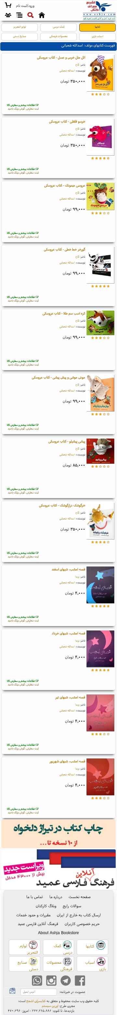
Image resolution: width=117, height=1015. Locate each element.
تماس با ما (34, 896)
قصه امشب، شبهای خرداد (68, 633)
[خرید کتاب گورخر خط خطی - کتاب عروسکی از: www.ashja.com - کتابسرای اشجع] (100, 265)
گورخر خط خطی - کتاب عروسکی (64, 249)
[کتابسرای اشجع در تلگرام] (65, 981)
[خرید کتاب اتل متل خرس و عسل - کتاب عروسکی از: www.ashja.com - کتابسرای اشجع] (100, 73)
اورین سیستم (50, 1005)
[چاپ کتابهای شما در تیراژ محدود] (58, 834)
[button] (25, 5)
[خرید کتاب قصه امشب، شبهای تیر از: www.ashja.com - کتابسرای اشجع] (100, 713)
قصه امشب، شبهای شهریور (67, 761)
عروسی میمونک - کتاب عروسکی (64, 185)
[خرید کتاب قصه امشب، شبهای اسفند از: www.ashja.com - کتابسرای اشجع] (100, 585)
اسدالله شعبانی (67, 70)
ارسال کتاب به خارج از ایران (79, 915)
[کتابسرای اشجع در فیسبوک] (79, 981)
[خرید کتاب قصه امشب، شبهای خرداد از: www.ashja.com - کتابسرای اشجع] (100, 649)
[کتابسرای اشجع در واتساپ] (37, 981)
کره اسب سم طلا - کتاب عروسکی (64, 313)
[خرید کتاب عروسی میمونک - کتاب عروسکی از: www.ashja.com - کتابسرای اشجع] (100, 197)
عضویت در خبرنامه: (72, 991)
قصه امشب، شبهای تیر (70, 697)
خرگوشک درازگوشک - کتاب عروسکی (62, 505)
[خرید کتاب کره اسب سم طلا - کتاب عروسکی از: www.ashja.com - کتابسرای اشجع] (100, 323)
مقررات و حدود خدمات (33, 915)
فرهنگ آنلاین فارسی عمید (38, 923)
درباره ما (55, 896)
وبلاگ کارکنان (46, 905)
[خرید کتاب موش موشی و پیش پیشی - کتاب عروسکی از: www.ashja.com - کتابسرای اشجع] (100, 393)
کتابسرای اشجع (36, 1000)
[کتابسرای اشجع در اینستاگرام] (51, 981)
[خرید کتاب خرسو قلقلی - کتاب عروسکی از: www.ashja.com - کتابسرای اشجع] (100, 137)
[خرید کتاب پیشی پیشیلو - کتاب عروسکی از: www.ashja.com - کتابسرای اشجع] (100, 451)
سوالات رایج (72, 905)
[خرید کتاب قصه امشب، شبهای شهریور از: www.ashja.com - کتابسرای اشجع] (100, 777)
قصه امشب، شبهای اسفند (68, 569)
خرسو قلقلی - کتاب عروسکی (67, 121)
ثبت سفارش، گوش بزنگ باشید (23, 107)
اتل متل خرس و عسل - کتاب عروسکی (61, 57)
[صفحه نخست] (41, 16)
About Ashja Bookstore (58, 932)
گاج (77, 65)
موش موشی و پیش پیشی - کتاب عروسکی (58, 377)
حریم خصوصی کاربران (82, 923)
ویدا (77, 576)
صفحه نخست (80, 896)
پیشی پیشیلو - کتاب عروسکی (66, 441)
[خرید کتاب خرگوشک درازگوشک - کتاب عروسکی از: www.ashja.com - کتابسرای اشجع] (100, 521)
